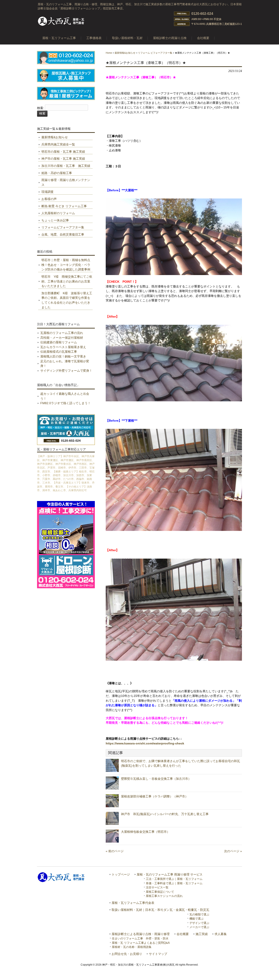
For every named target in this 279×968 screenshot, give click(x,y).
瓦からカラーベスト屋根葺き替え (63, 347)
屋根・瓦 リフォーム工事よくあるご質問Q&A (141, 942)
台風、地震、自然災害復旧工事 (62, 234)
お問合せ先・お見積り (127, 954)
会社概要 (183, 934)
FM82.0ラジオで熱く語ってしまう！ (65, 403)
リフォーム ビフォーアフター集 (155, 52)
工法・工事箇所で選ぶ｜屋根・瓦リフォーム (174, 879)
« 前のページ (115, 851)
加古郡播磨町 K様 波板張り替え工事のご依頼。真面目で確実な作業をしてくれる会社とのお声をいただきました (66, 300)
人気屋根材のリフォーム (58, 213)
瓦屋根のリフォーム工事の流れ (61, 333)
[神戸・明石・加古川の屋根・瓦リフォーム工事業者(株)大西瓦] (61, 25)
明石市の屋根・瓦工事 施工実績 (63, 151)
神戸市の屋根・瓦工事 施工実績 (63, 158)
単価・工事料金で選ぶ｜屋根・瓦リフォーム (174, 883)
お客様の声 (49, 199)
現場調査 (47, 191)
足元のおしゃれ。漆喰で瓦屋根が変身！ (64, 363)
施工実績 (202, 934)
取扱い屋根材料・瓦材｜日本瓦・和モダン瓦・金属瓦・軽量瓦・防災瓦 (160, 910)
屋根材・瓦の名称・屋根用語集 (131, 947)
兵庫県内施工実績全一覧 (58, 144)
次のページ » (233, 851)
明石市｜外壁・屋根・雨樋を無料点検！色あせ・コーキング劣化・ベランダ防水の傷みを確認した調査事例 (65, 264)
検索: (40, 108)
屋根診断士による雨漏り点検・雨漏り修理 (141, 934)
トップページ (121, 874)
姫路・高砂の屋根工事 (56, 173)
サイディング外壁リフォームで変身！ (66, 370)
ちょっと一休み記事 (55, 220)
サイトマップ (158, 954)
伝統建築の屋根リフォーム (58, 342)
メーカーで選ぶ (199, 927)
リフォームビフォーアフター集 (62, 227)
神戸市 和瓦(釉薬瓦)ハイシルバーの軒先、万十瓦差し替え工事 (168, 814)
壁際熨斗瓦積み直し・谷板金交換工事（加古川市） (156, 778)
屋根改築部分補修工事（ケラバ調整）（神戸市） (154, 796)
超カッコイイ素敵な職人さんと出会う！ (64, 396)
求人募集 (220, 934)
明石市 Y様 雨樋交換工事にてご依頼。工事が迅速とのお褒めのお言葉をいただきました (66, 281)
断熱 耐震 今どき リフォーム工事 (64, 206)
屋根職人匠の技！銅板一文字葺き (63, 356)
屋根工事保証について (160, 891)
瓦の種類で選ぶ (199, 914)
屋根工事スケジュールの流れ (164, 896)
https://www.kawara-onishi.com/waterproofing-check (145, 743)
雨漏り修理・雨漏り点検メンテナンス (65, 182)
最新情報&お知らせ (125, 52)
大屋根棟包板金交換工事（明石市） (145, 831)
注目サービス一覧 (157, 887)
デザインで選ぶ (199, 923)
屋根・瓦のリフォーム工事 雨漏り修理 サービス (169, 874)
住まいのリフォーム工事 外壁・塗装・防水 (140, 938)
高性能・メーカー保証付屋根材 (61, 337)
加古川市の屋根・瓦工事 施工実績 (65, 166)
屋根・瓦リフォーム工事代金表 (133, 903)
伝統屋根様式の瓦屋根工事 (58, 351)
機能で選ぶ (196, 918)
